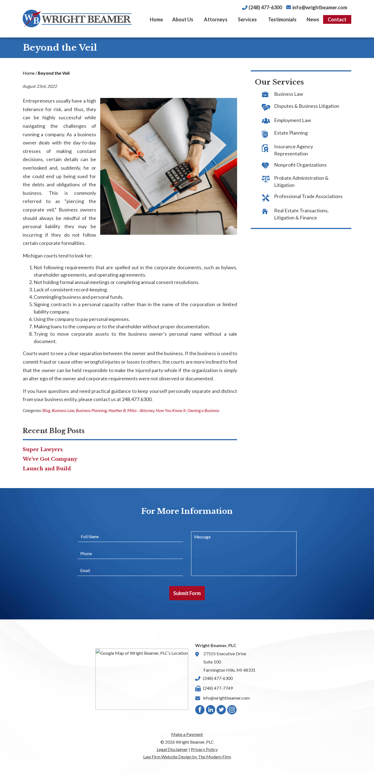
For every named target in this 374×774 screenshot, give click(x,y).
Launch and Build (47, 469)
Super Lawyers (43, 450)
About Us (182, 19)
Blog (46, 410)
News (313, 19)
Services (247, 19)
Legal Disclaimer (172, 749)
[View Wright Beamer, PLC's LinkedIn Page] (211, 711)
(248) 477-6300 (265, 7)
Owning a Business (203, 410)
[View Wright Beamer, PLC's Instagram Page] (232, 711)
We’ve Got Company (50, 459)
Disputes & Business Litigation (306, 106)
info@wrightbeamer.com (319, 7)
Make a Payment (187, 734)
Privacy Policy (204, 749)
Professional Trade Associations (308, 196)
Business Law (63, 410)
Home (156, 19)
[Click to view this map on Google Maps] (141, 679)
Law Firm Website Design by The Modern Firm (187, 756)
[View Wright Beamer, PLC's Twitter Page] (221, 711)
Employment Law (292, 120)
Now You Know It (171, 410)
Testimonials (282, 19)
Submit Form (187, 593)
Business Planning (91, 410)
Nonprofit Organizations (300, 165)
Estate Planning (291, 133)
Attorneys (216, 19)
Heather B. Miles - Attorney (131, 410)
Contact (337, 19)
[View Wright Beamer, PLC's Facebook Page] (200, 711)
